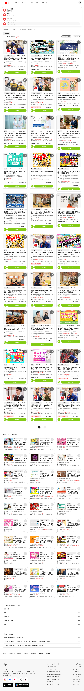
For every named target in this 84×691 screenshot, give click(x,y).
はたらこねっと (76, 679)
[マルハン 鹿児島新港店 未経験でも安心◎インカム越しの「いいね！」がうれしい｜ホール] (42, 95)
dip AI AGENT (76, 671)
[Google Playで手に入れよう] (22, 685)
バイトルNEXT (76, 669)
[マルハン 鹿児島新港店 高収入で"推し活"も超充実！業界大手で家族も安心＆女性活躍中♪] (15, 57)
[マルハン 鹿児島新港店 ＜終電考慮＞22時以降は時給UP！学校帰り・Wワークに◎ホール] (15, 404)
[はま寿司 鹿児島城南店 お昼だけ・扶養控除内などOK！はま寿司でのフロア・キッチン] (42, 290)
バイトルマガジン (77, 674)
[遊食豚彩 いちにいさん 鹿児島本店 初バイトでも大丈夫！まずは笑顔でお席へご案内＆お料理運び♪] (42, 211)
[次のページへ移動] (44, 427)
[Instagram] (5, 679)
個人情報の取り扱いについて (53, 671)
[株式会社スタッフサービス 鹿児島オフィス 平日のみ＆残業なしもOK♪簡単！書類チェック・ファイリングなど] (42, 366)
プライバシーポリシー (52, 669)
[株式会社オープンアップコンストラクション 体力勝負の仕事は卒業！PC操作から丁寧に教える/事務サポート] (42, 328)
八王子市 (26, 653)
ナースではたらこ (77, 681)
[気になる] (25, 42)
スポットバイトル (77, 666)
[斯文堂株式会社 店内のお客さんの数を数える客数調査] (42, 171)
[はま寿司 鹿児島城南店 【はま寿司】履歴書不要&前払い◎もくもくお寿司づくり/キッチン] (15, 290)
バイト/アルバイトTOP (9, 653)
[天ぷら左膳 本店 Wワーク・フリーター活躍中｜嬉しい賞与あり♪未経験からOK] (15, 327)
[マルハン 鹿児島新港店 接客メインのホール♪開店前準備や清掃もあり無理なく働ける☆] (68, 367)
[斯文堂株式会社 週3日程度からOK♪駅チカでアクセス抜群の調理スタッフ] (15, 252)
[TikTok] (26, 679)
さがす (17, 3)
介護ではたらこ (76, 684)
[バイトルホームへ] (6, 3)
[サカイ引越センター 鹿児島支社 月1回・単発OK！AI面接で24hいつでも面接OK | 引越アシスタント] (42, 57)
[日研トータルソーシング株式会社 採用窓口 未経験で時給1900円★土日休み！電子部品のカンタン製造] (15, 171)
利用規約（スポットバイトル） (54, 676)
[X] (20, 679)
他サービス (45, 3)
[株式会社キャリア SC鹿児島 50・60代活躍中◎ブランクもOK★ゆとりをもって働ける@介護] (68, 327)
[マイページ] (79, 2)
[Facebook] (10, 679)
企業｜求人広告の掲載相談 (53, 684)
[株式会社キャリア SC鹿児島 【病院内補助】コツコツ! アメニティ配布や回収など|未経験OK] (42, 132)
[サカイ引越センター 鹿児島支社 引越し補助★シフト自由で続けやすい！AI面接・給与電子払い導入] (15, 95)
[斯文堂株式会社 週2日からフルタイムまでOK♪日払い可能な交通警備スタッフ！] (68, 172)
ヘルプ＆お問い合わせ (52, 666)
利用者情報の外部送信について (54, 674)
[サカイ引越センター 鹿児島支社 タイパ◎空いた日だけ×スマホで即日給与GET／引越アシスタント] (68, 252)
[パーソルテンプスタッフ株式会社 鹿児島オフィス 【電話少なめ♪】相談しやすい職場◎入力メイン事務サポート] (15, 367)
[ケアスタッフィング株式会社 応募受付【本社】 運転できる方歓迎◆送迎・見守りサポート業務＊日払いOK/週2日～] (68, 94)
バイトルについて (51, 681)
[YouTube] (15, 679)
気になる (24, 3)
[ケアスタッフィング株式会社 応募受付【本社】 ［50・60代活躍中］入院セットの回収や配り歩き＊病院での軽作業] (15, 132)
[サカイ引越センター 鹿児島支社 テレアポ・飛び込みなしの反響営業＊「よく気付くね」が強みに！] (68, 133)
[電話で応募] (5, 72)
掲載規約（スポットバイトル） (54, 679)
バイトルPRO (76, 676)
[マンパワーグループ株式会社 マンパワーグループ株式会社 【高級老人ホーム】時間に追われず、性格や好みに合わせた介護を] (68, 57)
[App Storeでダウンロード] (8, 685)
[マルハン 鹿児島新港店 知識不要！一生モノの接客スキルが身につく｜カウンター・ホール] (42, 252)
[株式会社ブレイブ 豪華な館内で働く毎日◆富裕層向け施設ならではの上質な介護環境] (68, 210)
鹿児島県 (19, 653)
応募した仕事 (35, 3)
